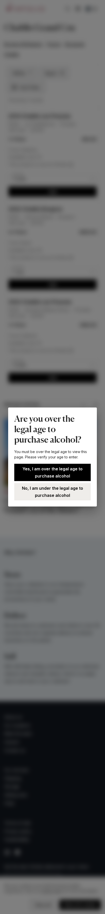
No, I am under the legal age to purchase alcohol (52, 492)
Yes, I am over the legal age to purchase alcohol (52, 472)
